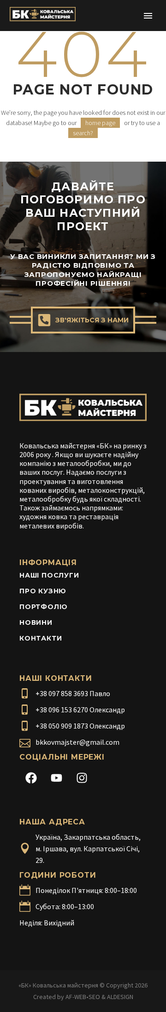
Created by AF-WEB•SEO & (70, 997)
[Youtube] (56, 778)
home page (100, 123)
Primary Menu (148, 16)
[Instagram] (81, 778)
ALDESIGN (120, 997)
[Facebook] (30, 778)
